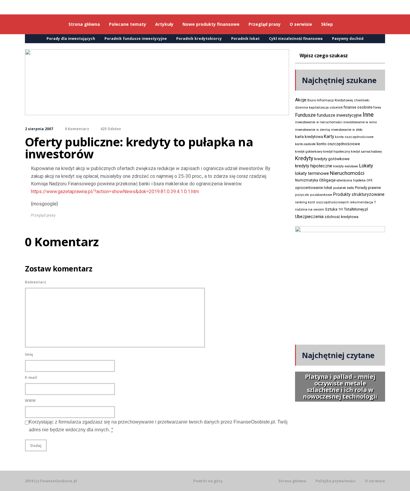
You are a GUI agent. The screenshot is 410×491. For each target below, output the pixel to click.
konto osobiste (305, 144)
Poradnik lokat (245, 38)
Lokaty (366, 166)
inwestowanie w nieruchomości (318, 122)
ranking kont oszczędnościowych (322, 202)
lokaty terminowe (312, 173)
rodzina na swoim (309, 209)
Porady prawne (368, 187)
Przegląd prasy (43, 215)
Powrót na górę (207, 481)
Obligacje (327, 180)
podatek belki (343, 188)
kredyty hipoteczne (313, 166)
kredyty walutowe (345, 166)
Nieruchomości (347, 173)
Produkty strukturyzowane (358, 194)
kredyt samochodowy (366, 152)
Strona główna (292, 481)
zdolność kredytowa (341, 217)
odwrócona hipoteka (351, 180)
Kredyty (304, 158)
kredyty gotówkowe (331, 159)
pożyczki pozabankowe (313, 195)
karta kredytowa (309, 136)
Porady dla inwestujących (71, 38)
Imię (29, 354)
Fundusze (305, 115)
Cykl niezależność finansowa (296, 38)
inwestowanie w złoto (346, 130)
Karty (329, 136)
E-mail (31, 377)
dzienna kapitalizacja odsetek (319, 107)
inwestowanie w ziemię (312, 130)
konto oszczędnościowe (338, 144)
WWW (30, 400)
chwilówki (361, 100)
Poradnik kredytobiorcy (199, 38)
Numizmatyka (306, 180)
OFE (369, 180)
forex (377, 107)
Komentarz (35, 282)
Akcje (300, 100)
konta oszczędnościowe (354, 137)
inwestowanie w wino (360, 122)
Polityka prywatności (335, 481)
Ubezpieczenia (309, 216)
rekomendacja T (363, 202)
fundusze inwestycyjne (339, 115)
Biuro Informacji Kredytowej (330, 100)
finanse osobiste (358, 107)
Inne (368, 114)
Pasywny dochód (347, 38)
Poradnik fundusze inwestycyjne (135, 38)
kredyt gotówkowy (308, 151)
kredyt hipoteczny (336, 152)
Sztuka (331, 209)
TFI (340, 209)
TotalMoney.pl (356, 209)
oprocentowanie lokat (313, 188)
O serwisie (375, 481)
